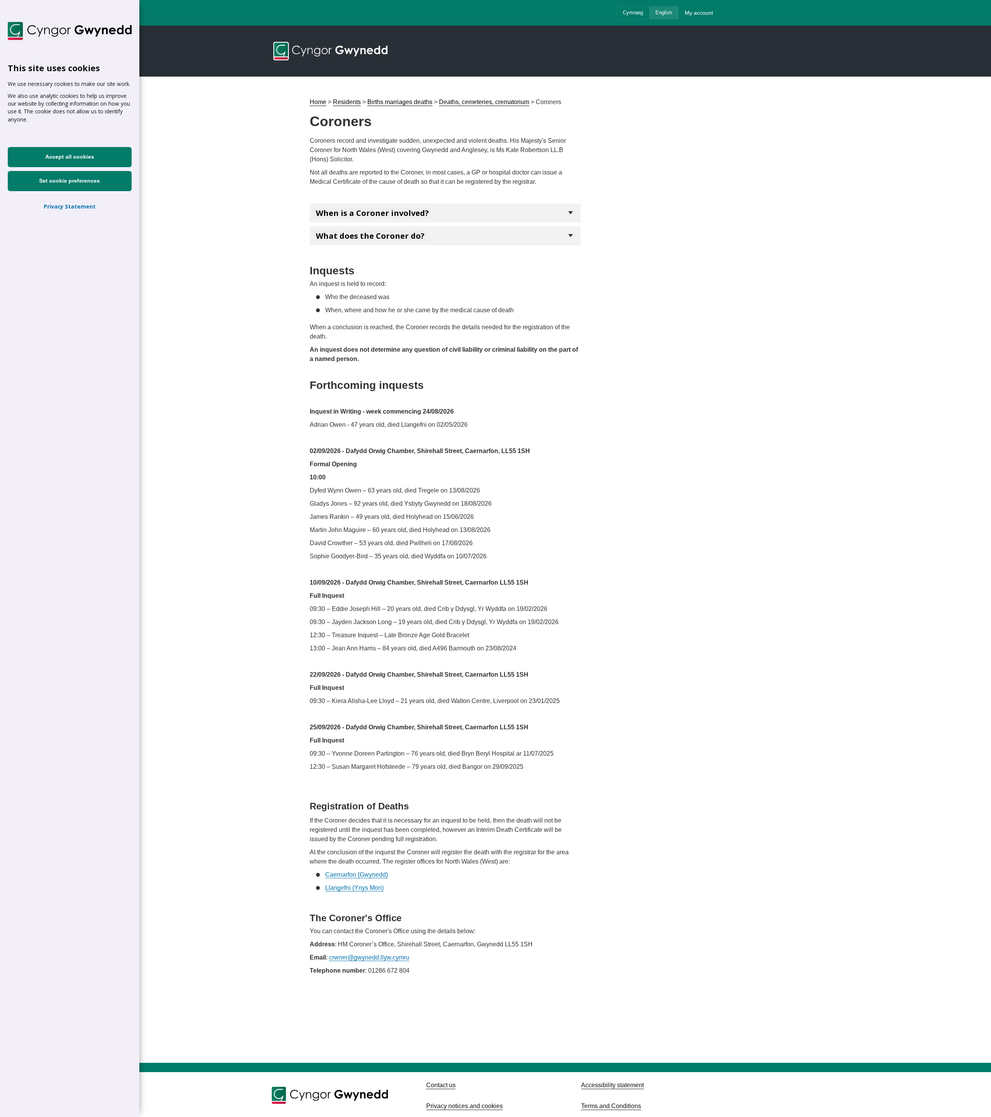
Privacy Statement (70, 206)
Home (318, 102)
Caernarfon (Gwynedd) (356, 874)
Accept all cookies (69, 157)
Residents (347, 102)
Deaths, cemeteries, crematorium (484, 102)
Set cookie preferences (69, 181)
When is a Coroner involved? (372, 213)
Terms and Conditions (611, 1106)
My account (699, 13)
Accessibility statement (612, 1085)
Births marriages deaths (399, 102)
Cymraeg (633, 12)
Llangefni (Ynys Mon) (354, 887)
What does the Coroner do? (370, 236)
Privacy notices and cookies (464, 1106)
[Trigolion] (331, 51)
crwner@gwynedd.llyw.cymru (369, 957)
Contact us (441, 1085)
